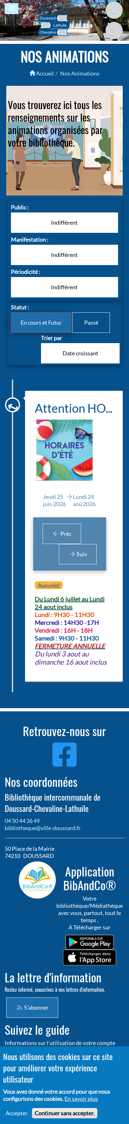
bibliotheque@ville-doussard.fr (43, 827)
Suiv (81, 554)
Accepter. (17, 1113)
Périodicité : (25, 271)
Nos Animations (80, 73)
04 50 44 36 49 (22, 820)
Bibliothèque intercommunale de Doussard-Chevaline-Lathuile (53, 803)
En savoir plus (81, 1098)
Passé (91, 322)
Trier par (51, 337)
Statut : (20, 307)
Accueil (44, 73)
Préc (65, 533)
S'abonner (36, 1007)
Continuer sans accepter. (65, 1113)
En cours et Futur (41, 322)
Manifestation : (30, 239)
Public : (20, 207)
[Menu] (11, 8)
